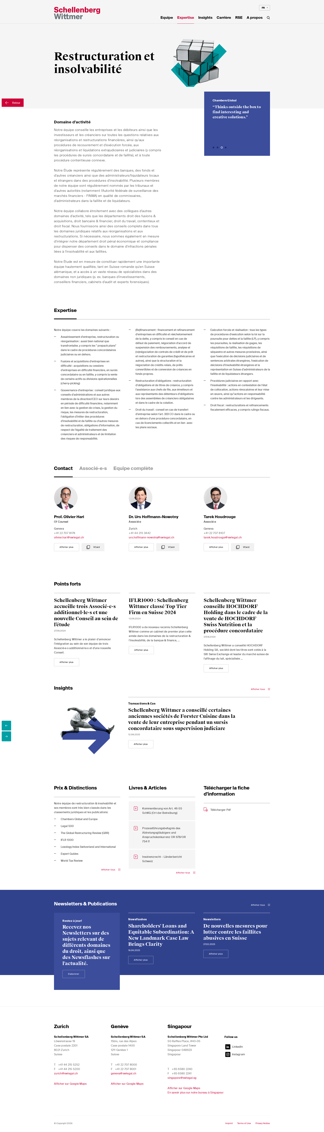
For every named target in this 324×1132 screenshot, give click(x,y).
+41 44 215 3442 (140, 533)
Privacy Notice (262, 1123)
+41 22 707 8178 (64, 533)
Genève (119, 1026)
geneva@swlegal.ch (123, 1073)
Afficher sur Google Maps (70, 1084)
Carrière (224, 18)
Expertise (185, 18)
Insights (205, 18)
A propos (255, 18)
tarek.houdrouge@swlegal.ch (223, 537)
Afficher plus (67, 547)
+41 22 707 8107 (214, 533)
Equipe (166, 18)
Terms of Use (244, 1123)
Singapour (180, 1026)
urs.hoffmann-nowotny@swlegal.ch (151, 537)
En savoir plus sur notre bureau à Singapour (196, 1092)
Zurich (61, 1026)
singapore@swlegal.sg (182, 1078)
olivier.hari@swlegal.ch (69, 537)
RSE (238, 18)
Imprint (229, 1123)
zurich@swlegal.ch (66, 1073)
